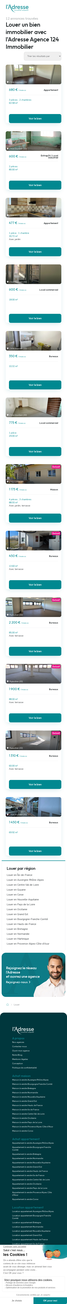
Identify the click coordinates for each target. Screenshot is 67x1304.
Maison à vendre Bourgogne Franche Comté (32, 1084)
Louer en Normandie (18, 934)
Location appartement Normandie (27, 1226)
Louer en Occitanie (17, 909)
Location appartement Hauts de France (30, 1239)
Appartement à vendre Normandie (27, 1158)
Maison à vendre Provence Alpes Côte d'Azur (32, 1126)
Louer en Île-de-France (19, 875)
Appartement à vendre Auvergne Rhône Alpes (33, 1143)
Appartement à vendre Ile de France (28, 1175)
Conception (17, 1063)
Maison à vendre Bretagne (24, 1088)
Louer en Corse (15, 894)
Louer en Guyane (16, 889)
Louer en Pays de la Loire (21, 904)
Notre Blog (17, 1055)
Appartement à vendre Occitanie (26, 1184)
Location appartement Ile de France (28, 1243)
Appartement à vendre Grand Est (27, 1167)
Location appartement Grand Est (27, 1235)
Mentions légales (20, 1059)
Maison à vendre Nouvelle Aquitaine (28, 1097)
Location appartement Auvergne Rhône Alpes (33, 1211)
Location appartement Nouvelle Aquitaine (31, 1231)
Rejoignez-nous (17, 982)
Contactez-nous (19, 1046)
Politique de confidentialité (24, 1067)
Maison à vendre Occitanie (24, 1118)
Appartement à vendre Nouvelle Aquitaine (31, 1162)
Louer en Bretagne (17, 929)
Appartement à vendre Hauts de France (30, 1171)
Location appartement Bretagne (26, 1222)
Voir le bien (35, 118)
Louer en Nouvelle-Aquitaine (23, 899)
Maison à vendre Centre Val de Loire (28, 1114)
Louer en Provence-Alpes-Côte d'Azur (28, 943)
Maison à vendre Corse (22, 1131)
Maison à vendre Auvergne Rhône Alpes (30, 1080)
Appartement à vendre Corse (25, 1199)
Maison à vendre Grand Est (24, 1101)
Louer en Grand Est (17, 914)
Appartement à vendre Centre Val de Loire (31, 1179)
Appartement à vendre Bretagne (26, 1154)
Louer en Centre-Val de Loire (23, 884)
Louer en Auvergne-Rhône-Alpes (25, 880)
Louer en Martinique (18, 938)
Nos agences (18, 1042)
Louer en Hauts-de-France (21, 924)
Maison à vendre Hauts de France (27, 1105)
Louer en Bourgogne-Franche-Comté (27, 919)
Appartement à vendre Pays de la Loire (29, 1188)
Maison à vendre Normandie (25, 1092)
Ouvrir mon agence (20, 1050)
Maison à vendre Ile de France (25, 1109)
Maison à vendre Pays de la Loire (27, 1122)
